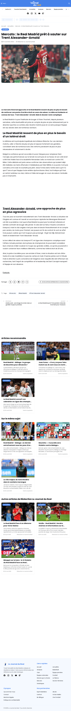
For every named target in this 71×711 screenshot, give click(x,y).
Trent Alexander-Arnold (19, 208)
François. (6, 272)
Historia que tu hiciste (43, 678)
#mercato (12, 293)
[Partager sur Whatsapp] (14, 282)
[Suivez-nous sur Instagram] (32, 13)
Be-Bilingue (40, 697)
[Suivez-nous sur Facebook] (28, 13)
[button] (3, 3)
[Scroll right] (69, 9)
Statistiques (40, 683)
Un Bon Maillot (57, 694)
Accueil (3, 26)
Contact (6, 694)
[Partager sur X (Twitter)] (10, 282)
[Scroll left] (2, 9)
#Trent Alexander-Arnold (37, 293)
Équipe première (58, 9)
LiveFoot (39, 694)
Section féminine (58, 681)
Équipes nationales (42, 675)
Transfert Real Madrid (20, 9)
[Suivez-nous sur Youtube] (39, 13)
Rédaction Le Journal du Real (26, 42)
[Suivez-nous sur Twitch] (43, 13)
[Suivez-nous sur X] (35, 13)
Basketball (56, 670)
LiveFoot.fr (8, 9)
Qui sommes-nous (9, 692)
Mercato (48, 9)
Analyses (40, 9)
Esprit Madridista (42, 692)
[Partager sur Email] (23, 282)
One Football (56, 697)
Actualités (32, 9)
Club (38, 672)
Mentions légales (9, 697)
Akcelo (55, 692)
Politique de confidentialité (12, 700)
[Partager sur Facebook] (18, 282)
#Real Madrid (23, 293)
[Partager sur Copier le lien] (27, 282)
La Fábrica (56, 678)
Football (55, 675)
